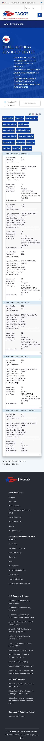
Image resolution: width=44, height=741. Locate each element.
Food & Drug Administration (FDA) (21, 650)
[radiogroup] (12, 103)
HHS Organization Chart (17, 570)
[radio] (10, 102)
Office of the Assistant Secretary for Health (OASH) (21, 685)
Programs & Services (16, 579)
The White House (15, 517)
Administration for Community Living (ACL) (20, 609)
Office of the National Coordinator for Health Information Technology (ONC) (21, 701)
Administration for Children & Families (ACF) (19, 601)
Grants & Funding (15, 552)
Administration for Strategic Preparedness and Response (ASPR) (21, 616)
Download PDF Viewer (17, 716)
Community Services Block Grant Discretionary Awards (30, 181)
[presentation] (22, 289)
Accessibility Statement (17, 548)
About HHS (13, 544)
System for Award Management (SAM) (20, 511)
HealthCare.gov (14, 506)
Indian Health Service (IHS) (18, 662)
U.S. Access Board (15, 522)
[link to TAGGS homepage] (16, 14)
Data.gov (12, 497)
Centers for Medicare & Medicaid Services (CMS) (20, 644)
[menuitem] (29, 114)
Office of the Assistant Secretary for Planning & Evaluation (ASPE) (21, 692)
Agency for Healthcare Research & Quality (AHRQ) (21, 623)
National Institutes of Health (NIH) (21, 666)
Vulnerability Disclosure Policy (19, 583)
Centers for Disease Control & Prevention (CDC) (19, 637)
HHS (10, 561)
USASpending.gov (15, 530)
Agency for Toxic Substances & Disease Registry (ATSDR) (20, 630)
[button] (26, 8)
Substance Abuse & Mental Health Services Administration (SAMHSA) (21, 671)
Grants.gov (12, 501)
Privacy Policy (13, 574)
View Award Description (30, 103)
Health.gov (12, 557)
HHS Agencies (14, 566)
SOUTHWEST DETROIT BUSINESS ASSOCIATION (29, 163)
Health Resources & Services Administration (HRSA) (19, 656)
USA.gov (12, 526)
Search (31, 8)
